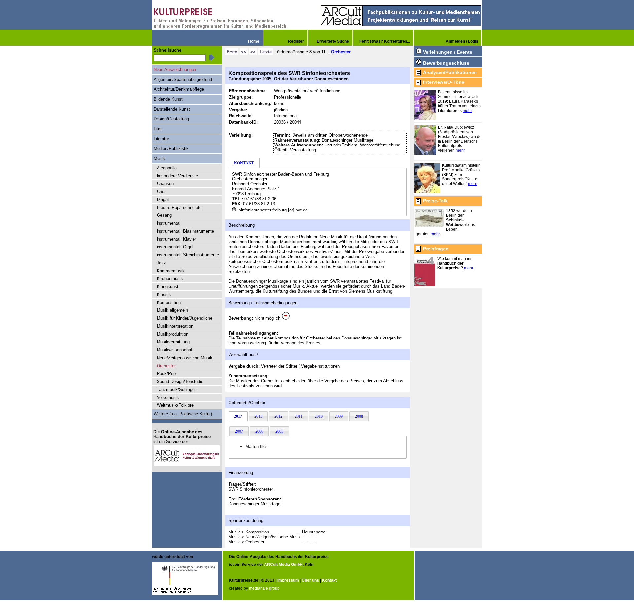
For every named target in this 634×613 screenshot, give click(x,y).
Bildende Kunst (168, 99)
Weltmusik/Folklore (175, 405)
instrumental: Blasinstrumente (185, 231)
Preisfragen (436, 248)
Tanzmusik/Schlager (176, 389)
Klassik (164, 294)
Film (158, 128)
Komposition (169, 302)
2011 (298, 416)
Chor (161, 191)
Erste (232, 51)
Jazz (161, 262)
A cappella (167, 167)
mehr (467, 110)
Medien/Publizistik (171, 148)
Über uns (310, 580)
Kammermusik (171, 270)
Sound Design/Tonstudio (180, 381)
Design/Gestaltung (171, 118)
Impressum (288, 580)
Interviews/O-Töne (443, 82)
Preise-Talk (435, 200)
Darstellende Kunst (172, 109)
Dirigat (163, 199)
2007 (239, 431)
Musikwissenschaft (175, 349)
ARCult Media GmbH (283, 564)
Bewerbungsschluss (446, 63)
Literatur (161, 138)
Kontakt (329, 580)
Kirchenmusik (170, 278)
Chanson (165, 183)
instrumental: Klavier (176, 239)
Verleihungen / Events (447, 52)
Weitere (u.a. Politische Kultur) (183, 413)
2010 (319, 416)
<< (243, 51)
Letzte (266, 51)
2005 (279, 431)
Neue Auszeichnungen (175, 69)
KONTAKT (244, 163)
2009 (339, 416)
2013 (258, 416)
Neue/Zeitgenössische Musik (184, 357)
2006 (259, 431)
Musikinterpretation (175, 326)
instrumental (168, 223)
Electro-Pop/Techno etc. (180, 207)
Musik (159, 158)
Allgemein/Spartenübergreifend (183, 79)
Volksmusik (168, 397)
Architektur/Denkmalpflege (179, 89)
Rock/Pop (166, 373)
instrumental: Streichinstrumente (188, 254)
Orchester (341, 51)
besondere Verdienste (177, 175)
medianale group (264, 588)
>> (253, 51)
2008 (359, 416)
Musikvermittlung (173, 341)
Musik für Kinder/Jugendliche (184, 318)
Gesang (164, 215)
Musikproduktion (172, 334)
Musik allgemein (172, 310)
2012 (278, 416)
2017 (238, 416)
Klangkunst (167, 286)
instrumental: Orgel (175, 246)
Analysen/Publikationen (450, 72)
